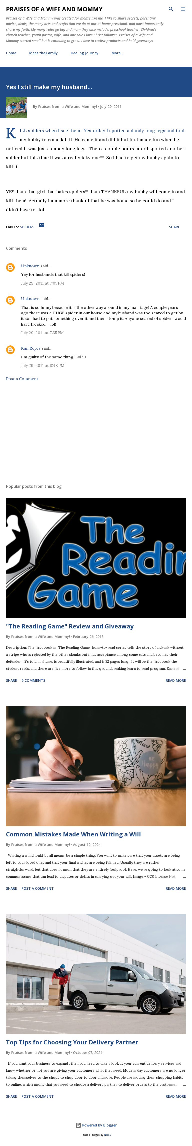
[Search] (171, 9)
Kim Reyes (30, 348)
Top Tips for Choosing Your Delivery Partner (72, 1042)
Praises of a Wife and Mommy (54, 9)
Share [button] (174, 226)
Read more (176, 680)
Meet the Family (43, 53)
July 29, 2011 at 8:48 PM (42, 365)
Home (11, 53)
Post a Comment (22, 378)
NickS (107, 1134)
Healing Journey (84, 53)
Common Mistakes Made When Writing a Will (73, 834)
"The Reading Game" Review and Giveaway (70, 626)
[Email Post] (42, 226)
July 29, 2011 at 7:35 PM (42, 332)
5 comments (33, 680)
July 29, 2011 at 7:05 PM (42, 283)
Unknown (30, 265)
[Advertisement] (96, 432)
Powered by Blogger (99, 1125)
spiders (27, 226)
